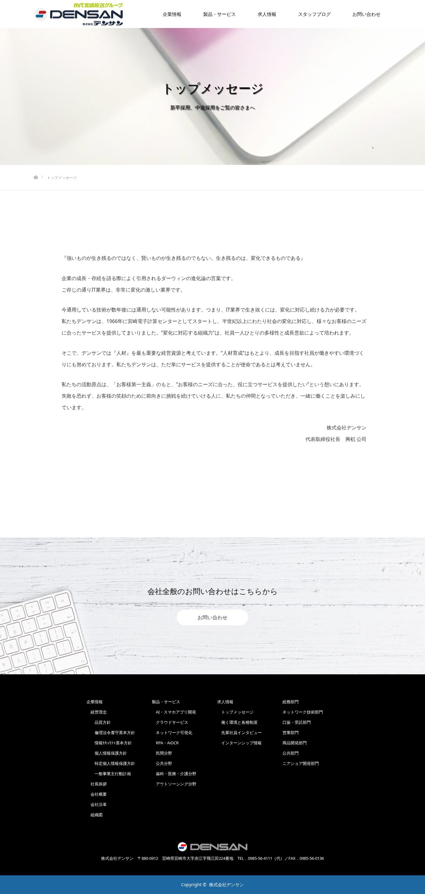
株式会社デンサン (226, 884)
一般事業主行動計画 (108, 773)
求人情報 (267, 14)
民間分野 (162, 753)
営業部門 (291, 732)
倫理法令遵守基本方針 (110, 732)
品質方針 (98, 722)
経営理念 (96, 712)
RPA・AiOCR (165, 743)
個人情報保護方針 (106, 753)
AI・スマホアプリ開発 (174, 712)
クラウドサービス (170, 722)
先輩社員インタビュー (239, 732)
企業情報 (172, 14)
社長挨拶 (96, 784)
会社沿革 (96, 804)
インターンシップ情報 (239, 743)
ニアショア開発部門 (301, 763)
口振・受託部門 (297, 722)
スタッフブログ (314, 14)
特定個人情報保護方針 (110, 763)
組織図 (94, 814)
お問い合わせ (212, 617)
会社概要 (96, 794)
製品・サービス (219, 14)
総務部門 (291, 701)
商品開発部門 (295, 743)
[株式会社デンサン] (79, 14)
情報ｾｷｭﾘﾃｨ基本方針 (109, 743)
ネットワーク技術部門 (303, 712)
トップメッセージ (235, 712)
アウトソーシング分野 (174, 784)
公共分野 (162, 763)
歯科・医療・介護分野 (174, 773)
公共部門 (291, 753)
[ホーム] (36, 167)
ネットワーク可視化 (172, 732)
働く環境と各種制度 (237, 722)
